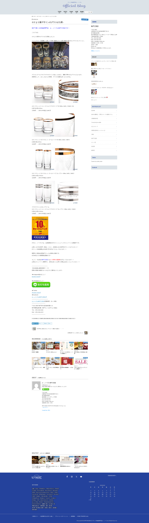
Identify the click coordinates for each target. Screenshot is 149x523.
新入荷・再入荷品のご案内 (37, 507)
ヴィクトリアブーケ (36, 503)
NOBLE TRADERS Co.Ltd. (82, 516)
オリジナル (55, 490)
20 (102, 494)
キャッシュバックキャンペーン (42, 492)
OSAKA (71, 12)
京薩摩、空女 (44, 503)
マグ (38, 500)
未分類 (93, 146)
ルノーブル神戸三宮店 (38, 301)
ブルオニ (38, 496)
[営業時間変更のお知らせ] (94, 84)
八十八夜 (50, 503)
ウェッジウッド (48, 490)
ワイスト (41, 502)
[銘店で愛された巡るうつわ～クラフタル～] (94, 74)
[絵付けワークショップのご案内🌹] (94, 100)
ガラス (33, 492)
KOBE (76, 12)
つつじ (36, 488)
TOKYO (59, 12)
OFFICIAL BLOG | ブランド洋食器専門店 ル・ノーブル (96, 520)
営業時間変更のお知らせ (97, 81)
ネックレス (56, 494)
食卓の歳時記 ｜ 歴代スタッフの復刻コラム (102, 114)
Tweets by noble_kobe (96, 161)
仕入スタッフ (94, 126)
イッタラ (34, 490)
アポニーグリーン (50, 488)
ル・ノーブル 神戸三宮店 (49, 382)
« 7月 (90, 500)
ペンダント (53, 498)
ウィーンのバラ (40, 490)
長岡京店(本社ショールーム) (98, 130)
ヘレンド (48, 498)
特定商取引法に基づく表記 (46, 516)
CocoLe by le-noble (96, 122)
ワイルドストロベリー (48, 502)
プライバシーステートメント (61, 516)
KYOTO (65, 12)
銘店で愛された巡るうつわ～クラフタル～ (101, 68)
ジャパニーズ (35, 494)
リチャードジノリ (44, 500)
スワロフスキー (42, 494)
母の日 (50, 507)
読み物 (81, 12)
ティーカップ (49, 494)
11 (94, 492)
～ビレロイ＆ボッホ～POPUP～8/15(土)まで (102, 87)
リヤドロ (51, 500)
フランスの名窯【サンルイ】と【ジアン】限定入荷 (103, 61)
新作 (46, 323)
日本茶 (46, 507)
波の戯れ (55, 507)
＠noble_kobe (35, 292)
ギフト (52, 492)
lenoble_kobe (35, 276)
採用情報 (73, 516)
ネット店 (93, 142)
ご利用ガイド (35, 516)
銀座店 (93, 150)
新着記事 (94, 57)
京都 (92, 134)
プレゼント (42, 498)
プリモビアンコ (35, 498)
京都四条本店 (94, 118)
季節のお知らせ (35, 505)
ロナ (51, 323)
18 (94, 494)
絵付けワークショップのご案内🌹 (99, 97)
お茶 (33, 488)
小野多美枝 (42, 505)
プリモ (50, 496)
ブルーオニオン (44, 496)
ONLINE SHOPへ (112, 475)
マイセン (34, 500)
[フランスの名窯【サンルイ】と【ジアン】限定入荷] (94, 64)
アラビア (57, 488)
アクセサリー (42, 488)
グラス (41, 323)
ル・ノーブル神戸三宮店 (38, 297)
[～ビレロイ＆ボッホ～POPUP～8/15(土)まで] (94, 92)
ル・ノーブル (35, 502)
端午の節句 (34, 509)
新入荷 (50, 505)
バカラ (33, 496)
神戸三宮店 (35, 323)
